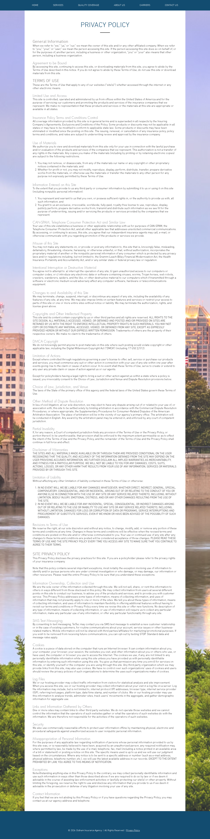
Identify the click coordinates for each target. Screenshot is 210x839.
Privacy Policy (133, 830)
